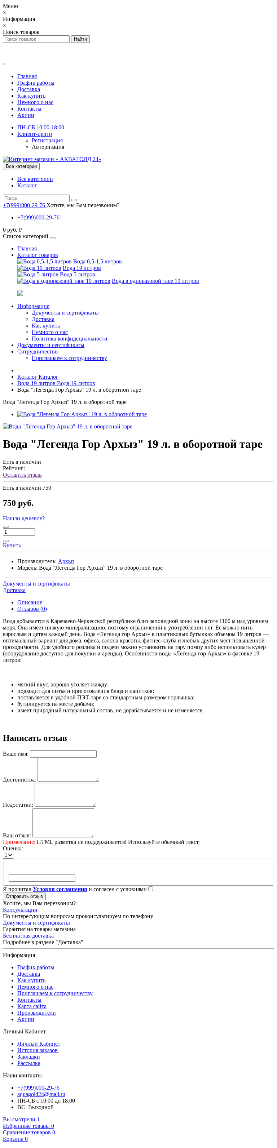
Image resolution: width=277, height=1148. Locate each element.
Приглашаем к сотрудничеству (69, 358)
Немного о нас (35, 102)
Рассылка (28, 1063)
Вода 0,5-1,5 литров (97, 261)
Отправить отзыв (24, 896)
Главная (27, 76)
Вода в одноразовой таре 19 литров (155, 281)
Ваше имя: (15, 754)
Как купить (31, 96)
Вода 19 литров (82, 268)
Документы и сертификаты (65, 313)
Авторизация (48, 147)
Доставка (28, 89)
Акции (25, 115)
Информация (33, 306)
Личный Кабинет (38, 1044)
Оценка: (13, 848)
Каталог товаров (37, 255)
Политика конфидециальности (69, 338)
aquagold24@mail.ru (41, 1094)
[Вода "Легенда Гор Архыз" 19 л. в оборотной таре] (82, 414)
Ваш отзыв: (17, 835)
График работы (35, 83)
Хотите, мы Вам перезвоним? (83, 205)
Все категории (35, 179)
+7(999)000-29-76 (38, 217)
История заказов (37, 1050)
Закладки (28, 1057)
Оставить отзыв (22, 475)
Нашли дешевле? (24, 518)
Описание (29, 602)
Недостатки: (18, 805)
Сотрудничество (37, 351)
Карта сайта (32, 1006)
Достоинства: (19, 780)
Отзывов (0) (32, 609)
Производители (36, 1013)
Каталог (27, 185)
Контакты (29, 109)
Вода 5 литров (77, 274)
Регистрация (47, 140)
